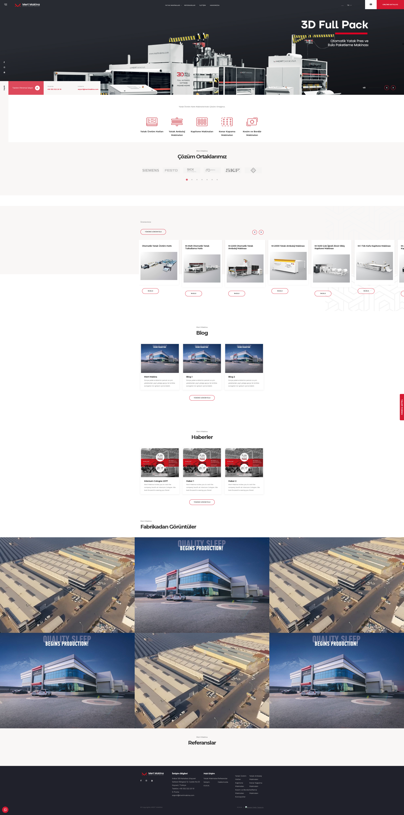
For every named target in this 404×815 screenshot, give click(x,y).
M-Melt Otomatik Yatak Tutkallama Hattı (197, 247)
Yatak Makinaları (211, 779)
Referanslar (222, 779)
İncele (150, 291)
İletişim (207, 782)
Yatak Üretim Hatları (240, 777)
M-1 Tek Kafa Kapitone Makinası (374, 246)
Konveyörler (240, 797)
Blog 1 (189, 377)
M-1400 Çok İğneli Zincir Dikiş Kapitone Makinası (330, 247)
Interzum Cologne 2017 (156, 481)
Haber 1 (190, 481)
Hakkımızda (223, 782)
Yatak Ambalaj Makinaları (255, 777)
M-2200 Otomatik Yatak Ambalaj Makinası (240, 247)
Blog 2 (231, 377)
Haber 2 (232, 481)
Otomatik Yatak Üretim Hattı (157, 246)
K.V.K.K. (207, 786)
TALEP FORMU (402, 407)
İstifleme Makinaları (253, 791)
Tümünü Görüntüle (153, 232)
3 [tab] (196, 179)
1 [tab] (186, 179)
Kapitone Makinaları (239, 784)
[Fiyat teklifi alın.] (5, 810)
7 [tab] (217, 179)
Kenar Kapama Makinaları (255, 784)
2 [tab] (191, 179)
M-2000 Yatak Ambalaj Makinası (288, 246)
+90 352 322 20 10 (54, 89)
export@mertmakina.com (88, 89)
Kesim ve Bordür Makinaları (242, 791)
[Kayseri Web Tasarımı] (254, 807)
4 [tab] (202, 179)
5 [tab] (207, 179)
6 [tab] (212, 179)
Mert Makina (150, 377)
